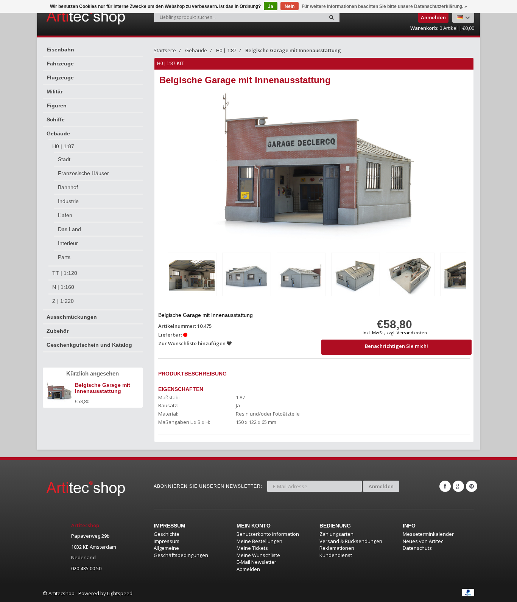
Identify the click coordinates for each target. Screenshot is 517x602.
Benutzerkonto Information (268, 534)
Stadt (64, 159)
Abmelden (248, 569)
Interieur (68, 243)
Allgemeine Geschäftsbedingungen (181, 552)
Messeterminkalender (428, 534)
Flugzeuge (60, 77)
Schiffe (56, 119)
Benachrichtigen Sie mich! (396, 346)
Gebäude (58, 133)
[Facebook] (445, 486)
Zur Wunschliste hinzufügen (192, 343)
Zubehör (58, 331)
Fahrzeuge (60, 64)
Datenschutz (417, 548)
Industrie (68, 201)
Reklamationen (336, 548)
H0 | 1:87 (63, 146)
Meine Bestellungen (259, 541)
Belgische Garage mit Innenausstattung (293, 50)
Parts (64, 257)
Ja (270, 6)
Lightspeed (119, 593)
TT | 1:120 (64, 273)
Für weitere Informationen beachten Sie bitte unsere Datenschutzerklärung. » (384, 6)
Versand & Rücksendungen (350, 541)
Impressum (166, 541)
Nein (289, 6)
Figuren (57, 105)
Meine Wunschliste (258, 555)
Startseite (165, 50)
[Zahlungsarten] (468, 592)
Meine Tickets (252, 548)
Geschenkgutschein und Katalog (89, 345)
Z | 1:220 (63, 301)
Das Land (69, 229)
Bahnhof (68, 187)
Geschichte (166, 534)
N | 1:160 (63, 287)
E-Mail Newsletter (256, 562)
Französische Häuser (83, 173)
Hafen (65, 215)
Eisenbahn (60, 50)
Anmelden (381, 486)
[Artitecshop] (70, 17)
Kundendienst (335, 555)
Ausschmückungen (72, 317)
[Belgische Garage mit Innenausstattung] (192, 276)
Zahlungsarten (336, 534)
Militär (54, 91)
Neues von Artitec (423, 541)
